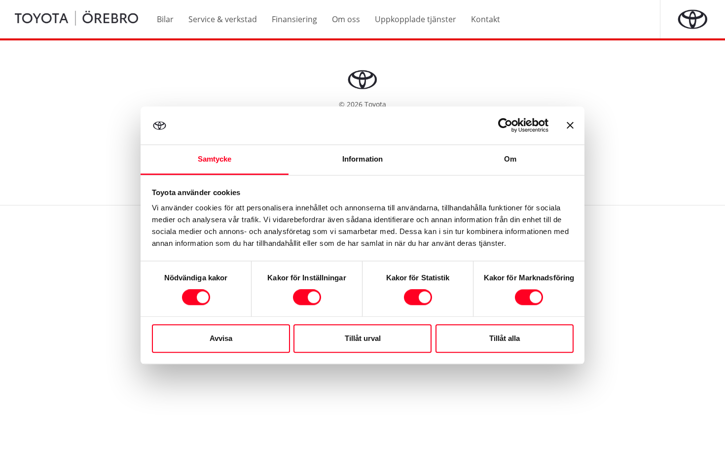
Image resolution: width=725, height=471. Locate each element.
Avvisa (221, 338)
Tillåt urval (363, 338)
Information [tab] (362, 159)
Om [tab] (510, 159)
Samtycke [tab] (215, 159)
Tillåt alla (504, 338)
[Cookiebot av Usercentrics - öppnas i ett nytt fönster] (505, 125)
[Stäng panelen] (570, 125)
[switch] (307, 297)
